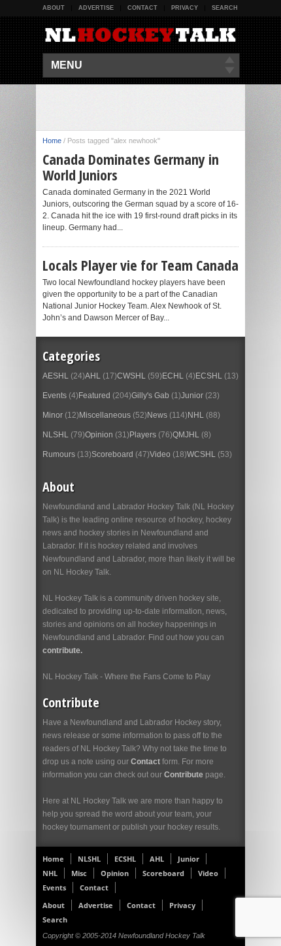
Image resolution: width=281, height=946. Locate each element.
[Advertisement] (161, 107)
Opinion (99, 434)
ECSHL (208, 375)
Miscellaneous (105, 415)
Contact (142, 8)
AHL (93, 375)
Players (142, 434)
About (53, 8)
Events (54, 395)
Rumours (58, 454)
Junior (192, 395)
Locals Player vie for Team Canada (140, 265)
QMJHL (186, 434)
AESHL (55, 375)
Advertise (96, 8)
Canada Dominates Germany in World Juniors (130, 166)
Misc (79, 873)
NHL (196, 415)
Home (51, 140)
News (157, 415)
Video (160, 454)
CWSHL (131, 375)
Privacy (184, 8)
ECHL (173, 375)
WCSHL (201, 454)
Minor (52, 415)
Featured (94, 395)
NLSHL (55, 434)
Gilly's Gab (150, 395)
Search (225, 8)
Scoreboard (112, 454)
